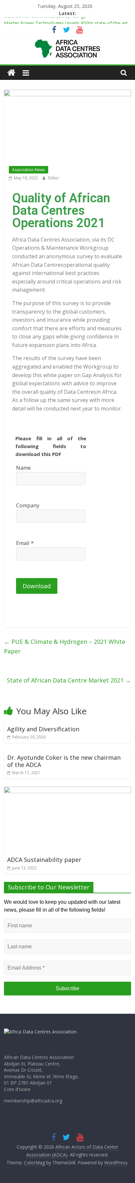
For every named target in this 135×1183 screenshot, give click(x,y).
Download (37, 586)
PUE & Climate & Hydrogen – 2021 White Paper (64, 646)
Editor (53, 178)
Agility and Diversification (43, 729)
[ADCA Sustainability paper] (67, 790)
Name (23, 467)
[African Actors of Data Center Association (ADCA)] (11, 73)
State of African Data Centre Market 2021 (69, 680)
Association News (28, 170)
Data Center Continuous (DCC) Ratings (45, 19)
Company (27, 505)
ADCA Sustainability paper (44, 860)
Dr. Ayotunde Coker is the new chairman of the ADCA (64, 761)
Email (22, 543)
